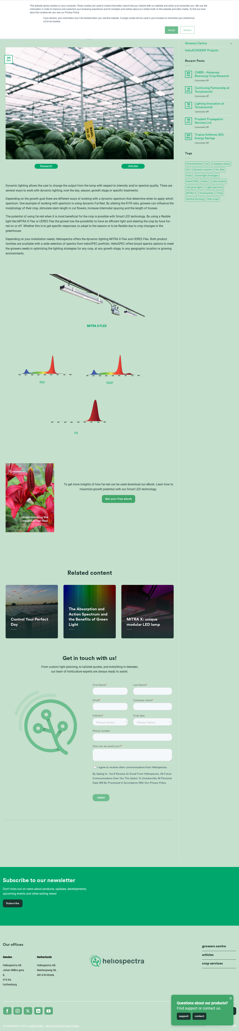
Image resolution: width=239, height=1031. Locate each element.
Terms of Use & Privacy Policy (62, 1025)
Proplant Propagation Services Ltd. (209, 121)
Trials (220, 193)
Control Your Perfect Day (29, 622)
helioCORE (192, 181)
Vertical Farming (195, 199)
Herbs (204, 181)
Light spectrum (214, 187)
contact (199, 1016)
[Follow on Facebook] (7, 1011)
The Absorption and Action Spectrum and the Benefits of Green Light (88, 617)
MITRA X (191, 193)
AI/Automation (194, 164)
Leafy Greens (218, 181)
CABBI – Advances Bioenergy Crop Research (212, 74)
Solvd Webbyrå (227, 1025)
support (183, 1016)
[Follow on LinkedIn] (38, 1011)
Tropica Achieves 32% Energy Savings (209, 136)
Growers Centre (196, 43)
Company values (221, 164)
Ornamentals (206, 193)
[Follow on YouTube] (48, 1011)
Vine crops (213, 199)
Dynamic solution (202, 170)
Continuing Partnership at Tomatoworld (212, 89)
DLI (188, 170)
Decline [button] (187, 30)
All (207, 164)
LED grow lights (194, 187)
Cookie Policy (36, 1025)
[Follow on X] (28, 1011)
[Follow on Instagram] (17, 1011)
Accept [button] (171, 30)
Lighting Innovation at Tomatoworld (209, 105)
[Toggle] (231, 43)
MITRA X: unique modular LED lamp (143, 622)
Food (189, 175)
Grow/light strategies (206, 175)
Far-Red (219, 170)
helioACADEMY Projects (201, 50)
